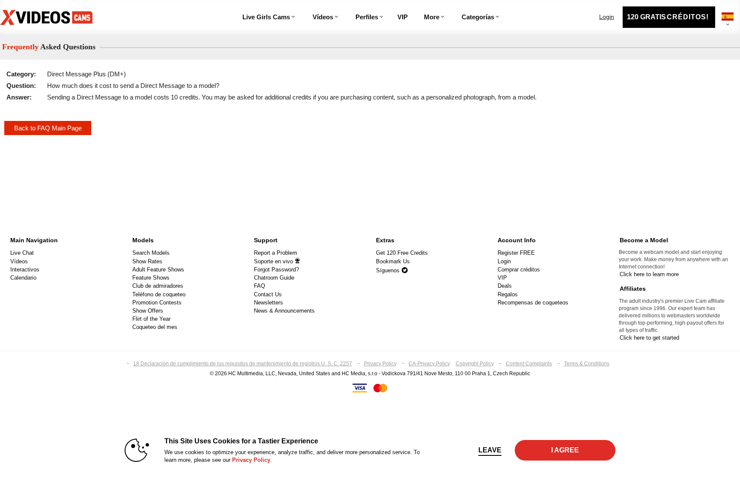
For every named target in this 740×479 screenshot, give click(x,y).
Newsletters (268, 302)
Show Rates (147, 261)
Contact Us (268, 294)
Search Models (151, 253)
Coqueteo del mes (154, 327)
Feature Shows (151, 277)
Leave (489, 450)
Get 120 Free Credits (402, 253)
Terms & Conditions (586, 364)
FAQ (259, 286)
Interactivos (24, 269)
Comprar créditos (519, 269)
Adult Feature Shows (158, 269)
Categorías (478, 17)
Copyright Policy (475, 364)
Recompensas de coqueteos (533, 302)
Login (606, 16)
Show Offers (147, 310)
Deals (505, 286)
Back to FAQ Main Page (48, 128)
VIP (402, 17)
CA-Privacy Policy (429, 364)
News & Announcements (284, 310)
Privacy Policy (380, 364)
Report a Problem (275, 253)
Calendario (23, 277)
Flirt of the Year (151, 319)
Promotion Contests (157, 302)
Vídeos (323, 17)
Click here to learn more (649, 274)
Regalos (508, 294)
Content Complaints (529, 364)
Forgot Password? (276, 269)
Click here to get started (649, 337)
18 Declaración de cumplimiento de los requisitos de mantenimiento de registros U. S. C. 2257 (242, 364)
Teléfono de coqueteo (158, 294)
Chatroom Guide (274, 277)
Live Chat (22, 253)
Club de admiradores (157, 286)
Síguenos (388, 270)
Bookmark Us (393, 261)
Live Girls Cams (266, 17)
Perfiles (366, 17)
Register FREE (516, 253)
